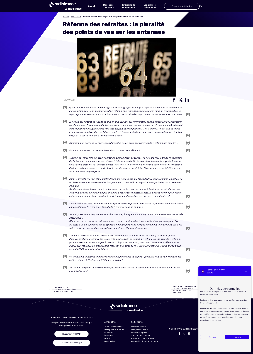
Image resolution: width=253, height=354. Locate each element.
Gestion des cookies (140, 335)
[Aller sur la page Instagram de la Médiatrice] (189, 333)
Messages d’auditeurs (113, 329)
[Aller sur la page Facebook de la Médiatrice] (179, 333)
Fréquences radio (139, 329)
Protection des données (142, 338)
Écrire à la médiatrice (113, 327)
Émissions (108, 335)
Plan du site (109, 341)
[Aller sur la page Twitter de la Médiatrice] (184, 334)
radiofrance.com (138, 327)
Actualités (108, 332)
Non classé (76, 16)
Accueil (91, 6)
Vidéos (106, 338)
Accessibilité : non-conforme (144, 341)
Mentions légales (139, 332)
